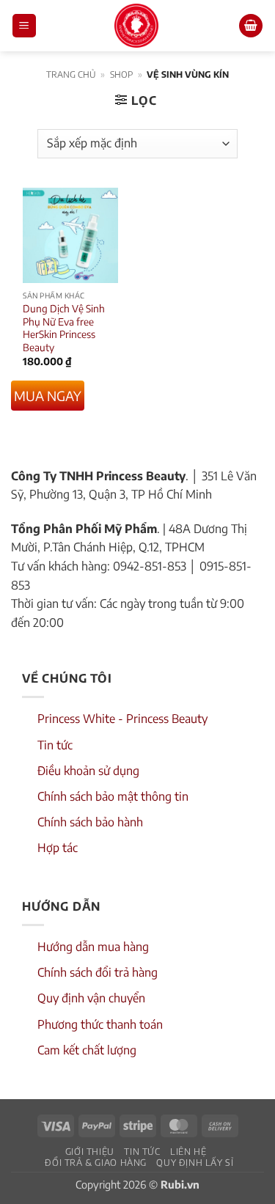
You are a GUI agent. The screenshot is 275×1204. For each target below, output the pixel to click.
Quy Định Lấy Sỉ (194, 1162)
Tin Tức (142, 1151)
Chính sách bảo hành (90, 822)
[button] (24, 26)
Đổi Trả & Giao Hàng (96, 1162)
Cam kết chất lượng (86, 1050)
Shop (121, 74)
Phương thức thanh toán (100, 1024)
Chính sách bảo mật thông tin (112, 796)
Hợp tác (57, 847)
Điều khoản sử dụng (88, 770)
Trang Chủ (71, 74)
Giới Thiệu (89, 1151)
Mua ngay (47, 395)
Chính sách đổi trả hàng (97, 972)
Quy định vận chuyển (91, 998)
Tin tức (55, 745)
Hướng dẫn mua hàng (93, 946)
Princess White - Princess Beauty (122, 718)
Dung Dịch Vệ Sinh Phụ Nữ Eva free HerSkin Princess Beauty (64, 327)
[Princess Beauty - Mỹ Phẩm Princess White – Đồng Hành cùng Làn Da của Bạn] (136, 26)
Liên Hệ (188, 1151)
